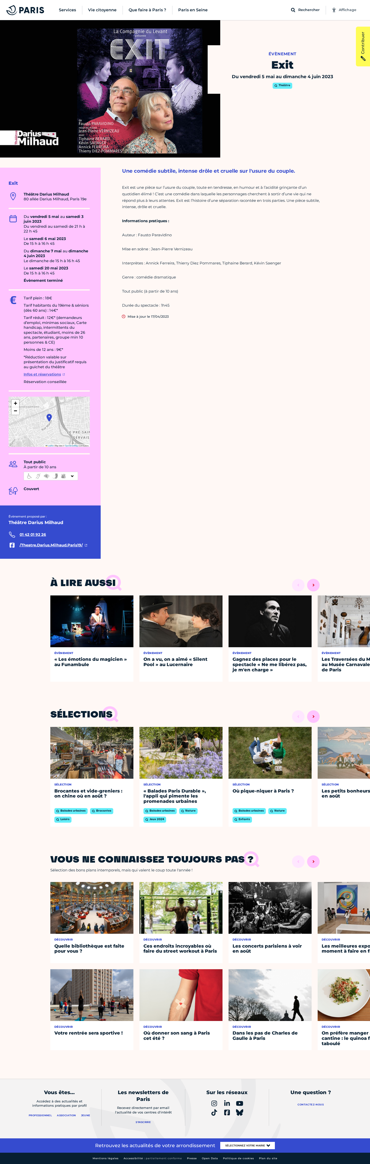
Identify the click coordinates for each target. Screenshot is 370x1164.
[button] (49, 418)
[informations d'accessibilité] (51, 476)
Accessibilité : (153, 1158)
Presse (192, 1158)
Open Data (210, 1158)
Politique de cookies (238, 1158)
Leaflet (50, 445)
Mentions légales (106, 1158)
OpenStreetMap (71, 445)
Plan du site (268, 1158)
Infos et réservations (42, 374)
